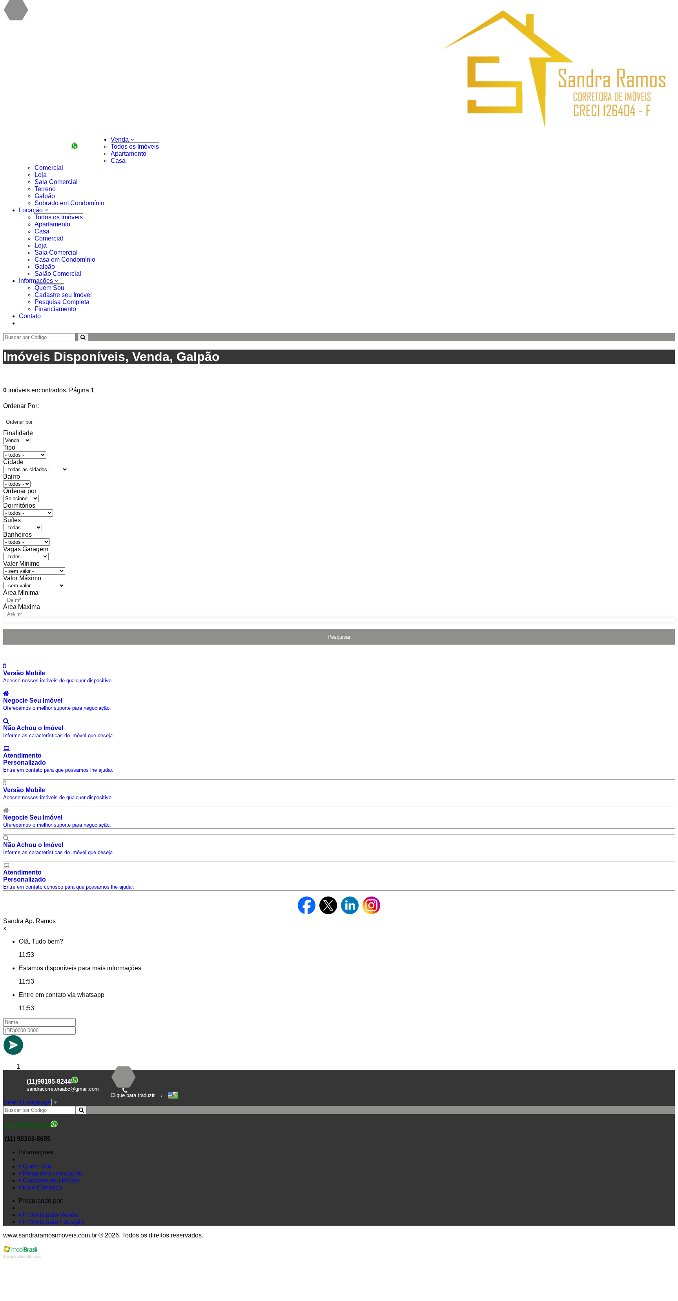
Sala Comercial (56, 182)
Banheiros (17, 534)
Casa (118, 160)
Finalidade (18, 433)
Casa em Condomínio (65, 259)
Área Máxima (21, 606)
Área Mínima (20, 592)
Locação (31, 210)
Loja (41, 174)
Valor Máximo (22, 578)
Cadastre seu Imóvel (63, 295)
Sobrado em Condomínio (69, 203)
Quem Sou (49, 287)
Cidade (13, 462)
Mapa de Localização (51, 1173)
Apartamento (128, 153)
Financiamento (55, 309)
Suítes (12, 520)
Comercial (49, 167)
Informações (37, 280)
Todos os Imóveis (135, 146)
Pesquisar (339, 637)
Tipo (9, 447)
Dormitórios (19, 505)
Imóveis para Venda (49, 1215)
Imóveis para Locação (52, 1222)
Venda (120, 139)
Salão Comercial (58, 273)
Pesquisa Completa (62, 302)
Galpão (45, 196)
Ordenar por (19, 491)
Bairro (11, 476)
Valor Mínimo (21, 563)
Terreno (45, 189)
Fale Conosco (41, 1187)
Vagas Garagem (25, 549)
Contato (30, 316)
